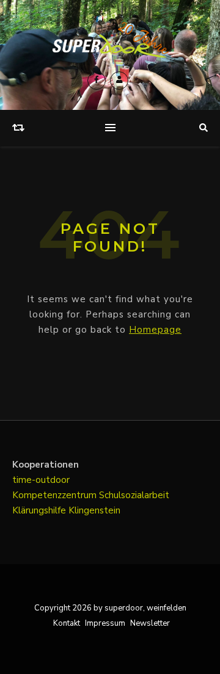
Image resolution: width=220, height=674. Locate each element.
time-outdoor (41, 480)
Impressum (105, 623)
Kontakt (66, 623)
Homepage (155, 330)
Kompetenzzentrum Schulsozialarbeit (90, 495)
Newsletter (150, 623)
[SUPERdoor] (110, 40)
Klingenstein (94, 510)
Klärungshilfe (40, 510)
